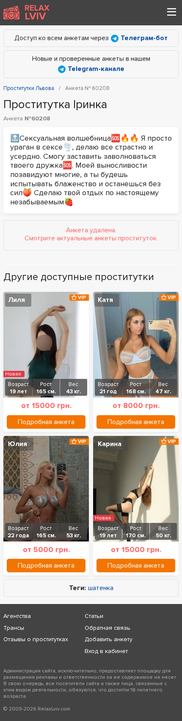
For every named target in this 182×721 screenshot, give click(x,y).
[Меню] (171, 12)
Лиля (16, 300)
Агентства (17, 616)
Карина (109, 444)
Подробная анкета (46, 422)
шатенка (100, 588)
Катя (105, 300)
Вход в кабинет (106, 651)
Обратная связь (107, 627)
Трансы (13, 627)
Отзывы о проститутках (35, 639)
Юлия (17, 444)
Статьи (94, 616)
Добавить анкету (108, 639)
